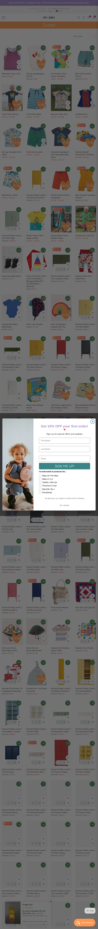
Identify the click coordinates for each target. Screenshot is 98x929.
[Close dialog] (92, 421)
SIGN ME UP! (64, 466)
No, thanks (64, 505)
